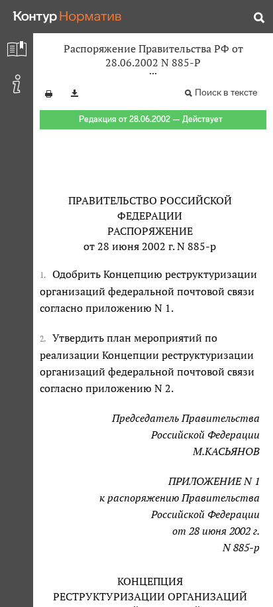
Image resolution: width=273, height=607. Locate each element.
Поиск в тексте (226, 92)
